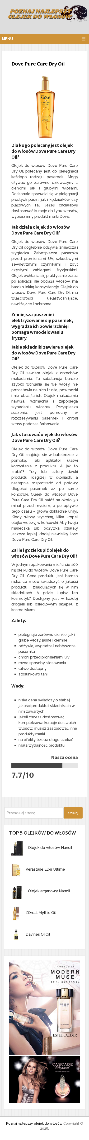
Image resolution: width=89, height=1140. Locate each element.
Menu (7, 39)
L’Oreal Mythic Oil (41, 912)
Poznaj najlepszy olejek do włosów (34, 1123)
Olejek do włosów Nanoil (50, 847)
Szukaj (73, 813)
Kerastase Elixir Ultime (45, 869)
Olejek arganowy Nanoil (49, 891)
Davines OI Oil (38, 934)
